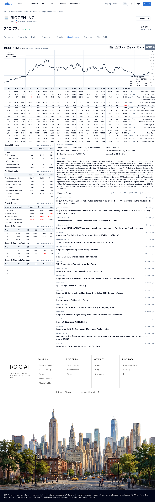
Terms (68, 392)
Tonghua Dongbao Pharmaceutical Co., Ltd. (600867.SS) (78, 147)
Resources (74, 4)
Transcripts (47, 37)
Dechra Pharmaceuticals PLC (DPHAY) (71, 154)
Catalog (126, 370)
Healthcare (34, 12)
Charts (60, 37)
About (97, 365)
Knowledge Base (130, 365)
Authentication (73, 370)
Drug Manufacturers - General (52, 12)
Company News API (119, 193)
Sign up (147, 4)
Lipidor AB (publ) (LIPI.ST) (115, 154)
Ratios (34, 37)
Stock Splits (102, 37)
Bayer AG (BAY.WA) (113, 147)
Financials (22, 37)
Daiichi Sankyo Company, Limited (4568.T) (122, 151)
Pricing (52, 4)
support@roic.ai (88, 392)
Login (138, 4)
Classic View (73, 37)
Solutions (21, 4)
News (41, 374)
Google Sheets (147, 193)
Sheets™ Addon (45, 383)
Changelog (99, 374)
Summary (8, 37)
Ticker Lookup (45, 370)
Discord (63, 4)
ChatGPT (134, 193)
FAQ (97, 370)
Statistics (88, 37)
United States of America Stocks (16, 12)
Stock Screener (45, 379)
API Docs (34, 4)
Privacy (59, 392)
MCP (44, 4)
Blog (125, 374)
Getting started (73, 365)
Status (69, 374)
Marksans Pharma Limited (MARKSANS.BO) (73, 151)
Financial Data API (46, 365)
